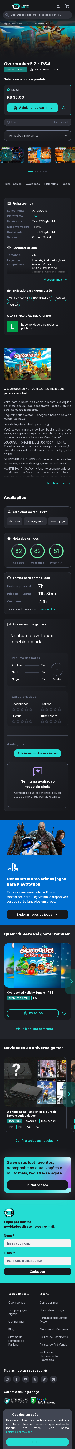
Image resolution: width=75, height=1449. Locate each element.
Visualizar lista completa (34, 1029)
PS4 (28, 24)
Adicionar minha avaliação (37, 753)
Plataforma (51, 183)
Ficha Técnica (13, 183)
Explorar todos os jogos (34, 914)
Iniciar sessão (37, 1185)
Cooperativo (42, 298)
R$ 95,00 (44, 1014)
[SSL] (16, 1400)
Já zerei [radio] (14, 521)
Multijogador (18, 298)
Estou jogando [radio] (35, 521)
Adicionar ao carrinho (38, 109)
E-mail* (9, 1253)
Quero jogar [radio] (58, 521)
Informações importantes (22, 135)
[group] (37, 521)
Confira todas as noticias (34, 1141)
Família (13, 304)
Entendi (37, 1442)
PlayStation (17, 24)
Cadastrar (37, 1271)
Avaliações (33, 183)
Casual (60, 298)
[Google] (43, 1400)
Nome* (9, 1236)
